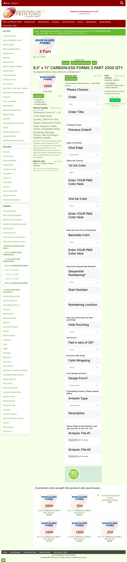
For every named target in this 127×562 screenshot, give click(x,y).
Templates (6, 409)
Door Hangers (8, 84)
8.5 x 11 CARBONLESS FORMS (100, 31)
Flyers (5, 344)
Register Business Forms (11, 132)
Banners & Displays (9, 318)
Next (94, 63)
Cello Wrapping (79, 360)
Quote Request (91, 22)
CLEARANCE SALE (9, 211)
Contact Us (7, 178)
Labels (5, 348)
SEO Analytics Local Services (13, 123)
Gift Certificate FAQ (10, 191)
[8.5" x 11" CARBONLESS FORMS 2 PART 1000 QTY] (49, 528)
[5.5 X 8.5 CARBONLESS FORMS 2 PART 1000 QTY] (79, 528)
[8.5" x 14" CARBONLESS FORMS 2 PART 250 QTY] (110, 528)
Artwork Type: (78, 398)
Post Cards (7, 361)
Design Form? (78, 378)
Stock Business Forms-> (11, 305)
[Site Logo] (22, 12)
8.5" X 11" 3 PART (42, 33)
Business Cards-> (9, 335)
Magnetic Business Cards (12, 110)
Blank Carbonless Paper (11, 49)
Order (72, 97)
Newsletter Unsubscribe (11, 200)
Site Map (6, 186)
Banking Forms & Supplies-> (12, 219)
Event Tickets (8, 366)
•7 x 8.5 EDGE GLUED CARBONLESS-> (11, 260)
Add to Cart (115, 100)
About (5, 552)
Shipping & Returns (9, 160)
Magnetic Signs (8, 114)
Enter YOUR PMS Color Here (80, 182)
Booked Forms (8, 53)
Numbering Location (82, 304)
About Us (6, 152)
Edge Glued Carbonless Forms (13, 92)
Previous (66, 63)
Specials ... (6, 422)
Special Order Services (110, 500)
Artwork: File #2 (79, 449)
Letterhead (7, 353)
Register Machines (9, 136)
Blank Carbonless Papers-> (12, 215)
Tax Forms (6, 309)
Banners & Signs (8, 44)
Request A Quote (9, 396)
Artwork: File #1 (79, 433)
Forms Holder (7, 383)
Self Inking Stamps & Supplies (13, 140)
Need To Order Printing (62, 557)
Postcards (6, 119)
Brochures (6, 58)
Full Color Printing (68, 22)
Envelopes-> (7, 340)
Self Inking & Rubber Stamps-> (13, 375)
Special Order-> (8, 313)
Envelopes (55, 22)
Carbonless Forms (9, 75)
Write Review (38, 96)
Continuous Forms (9, 79)
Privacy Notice (8, 165)
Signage (6, 331)
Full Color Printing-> (10, 414)
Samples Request (9, 401)
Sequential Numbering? (77, 273)
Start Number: (78, 290)
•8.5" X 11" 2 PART (11, 270)
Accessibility (7, 173)
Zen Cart (83, 557)
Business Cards (29, 22)
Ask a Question (71, 79)
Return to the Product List (81, 63)
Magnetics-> (7, 357)
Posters (80, 22)
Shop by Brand (8, 156)
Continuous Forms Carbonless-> (14, 237)
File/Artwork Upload (10, 388)
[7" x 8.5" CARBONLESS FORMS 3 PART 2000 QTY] (49, 502)
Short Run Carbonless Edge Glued (75, 31)
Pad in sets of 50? (81, 342)
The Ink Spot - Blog (10, 25)
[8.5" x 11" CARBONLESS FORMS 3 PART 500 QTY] (79, 502)
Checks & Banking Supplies (12, 66)
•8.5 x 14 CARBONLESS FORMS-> (15, 284)
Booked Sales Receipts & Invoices (15, 224)
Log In (15, 3)
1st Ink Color (77, 165)
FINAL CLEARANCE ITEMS (12, 22)
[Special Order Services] (110, 496)
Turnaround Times (9, 405)
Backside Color (79, 235)
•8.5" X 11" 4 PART (11, 279)
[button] (122, 3)
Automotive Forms (9, 36)
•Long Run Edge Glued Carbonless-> (11, 291)
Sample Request (105, 22)
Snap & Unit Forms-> (10, 300)
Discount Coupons (9, 195)
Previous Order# (79, 130)
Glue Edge (75, 147)
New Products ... (9, 427)
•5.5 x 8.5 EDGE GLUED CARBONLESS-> (12, 253)
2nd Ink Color (77, 199)
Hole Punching (78, 324)
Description (76, 413)
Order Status (7, 182)
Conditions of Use (9, 169)
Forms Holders (8, 105)
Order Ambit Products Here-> (13, 418)
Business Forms (43, 22)
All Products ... (8, 431)
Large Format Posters (10, 327)
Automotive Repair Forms (12, 392)
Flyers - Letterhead (9, 101)
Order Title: (76, 112)
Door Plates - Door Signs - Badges (15, 88)
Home (7, 3)
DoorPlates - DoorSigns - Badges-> (15, 370)
